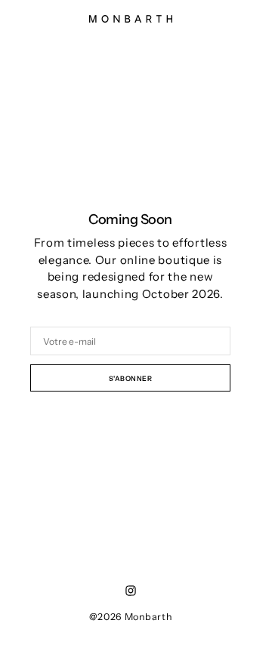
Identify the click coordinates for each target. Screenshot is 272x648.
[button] (235, 26)
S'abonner (131, 378)
